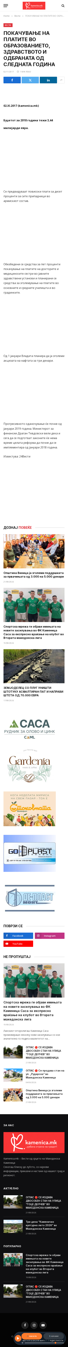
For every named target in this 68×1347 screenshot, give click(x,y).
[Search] (63, 6)
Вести (8, 25)
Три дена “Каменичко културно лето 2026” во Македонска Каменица (41, 1225)
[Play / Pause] (18, 1338)
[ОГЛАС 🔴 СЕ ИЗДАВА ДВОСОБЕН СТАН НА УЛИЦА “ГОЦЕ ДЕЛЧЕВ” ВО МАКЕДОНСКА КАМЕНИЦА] (13, 1051)
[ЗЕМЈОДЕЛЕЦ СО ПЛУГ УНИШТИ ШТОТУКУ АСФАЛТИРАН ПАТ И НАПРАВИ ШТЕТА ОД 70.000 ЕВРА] (34, 666)
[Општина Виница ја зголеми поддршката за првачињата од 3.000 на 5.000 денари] (34, 551)
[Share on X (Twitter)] (30, 80)
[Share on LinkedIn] (48, 80)
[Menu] (5, 6)
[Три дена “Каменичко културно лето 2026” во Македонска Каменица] (13, 1226)
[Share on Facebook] (12, 80)
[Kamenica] (34, 5)
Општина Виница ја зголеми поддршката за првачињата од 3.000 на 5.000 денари (33, 574)
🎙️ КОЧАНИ (53, 1336)
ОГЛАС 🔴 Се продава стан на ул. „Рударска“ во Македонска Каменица (45, 1074)
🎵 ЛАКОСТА (32, 1336)
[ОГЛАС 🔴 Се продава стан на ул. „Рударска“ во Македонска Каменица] (13, 1075)
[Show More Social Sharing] (61, 80)
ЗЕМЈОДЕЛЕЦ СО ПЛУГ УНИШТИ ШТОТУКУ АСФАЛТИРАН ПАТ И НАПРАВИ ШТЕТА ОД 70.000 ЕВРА (33, 691)
